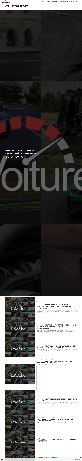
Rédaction (37, 323)
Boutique (66, 1)
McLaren (64, 323)
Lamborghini (51, 397)
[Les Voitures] (6, 1)
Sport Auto (61, 323)
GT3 (52, 323)
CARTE (71, 1)
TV (52, 1)
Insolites (56, 1)
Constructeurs (45, 397)
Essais (43, 1)
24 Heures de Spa (41, 323)
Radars (64, 1)
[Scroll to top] (80, 457)
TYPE (69, 1)
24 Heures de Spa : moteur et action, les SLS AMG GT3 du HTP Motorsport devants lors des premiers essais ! (56, 326)
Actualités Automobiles (49, 323)
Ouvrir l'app (77, 459)
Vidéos (50, 1)
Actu (54, 1)
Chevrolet (39, 417)
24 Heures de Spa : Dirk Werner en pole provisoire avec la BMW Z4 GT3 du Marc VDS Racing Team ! (54, 306)
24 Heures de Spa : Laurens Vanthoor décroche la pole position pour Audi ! (21, 153)
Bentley (45, 323)
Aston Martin (67, 397)
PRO (73, 1)
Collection (60, 1)
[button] (75, 1)
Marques (47, 1)
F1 (45, 1)
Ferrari (66, 323)
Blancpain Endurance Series (56, 323)
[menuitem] (43, 1)
